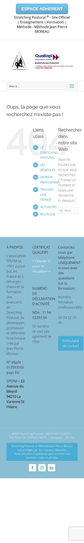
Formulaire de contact (70, 343)
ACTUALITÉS (48, 207)
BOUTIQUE (47, 214)
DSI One (70, 437)
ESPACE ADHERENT (42, 8)
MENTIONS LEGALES (58, 434)
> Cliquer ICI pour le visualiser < (41, 266)
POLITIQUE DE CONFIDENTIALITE (28, 437)
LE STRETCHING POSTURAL (49, 152)
